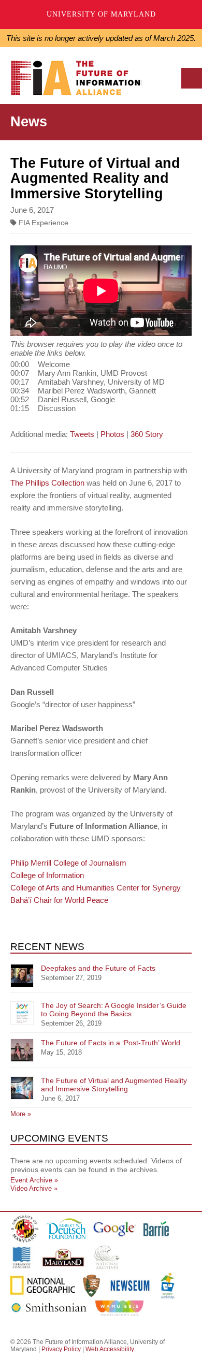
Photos (112, 434)
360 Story (147, 434)
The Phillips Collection (47, 482)
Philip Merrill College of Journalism (68, 862)
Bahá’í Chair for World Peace (59, 900)
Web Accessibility (109, 1349)
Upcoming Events (59, 1138)
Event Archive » (34, 1180)
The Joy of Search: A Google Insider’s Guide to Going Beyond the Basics (113, 1009)
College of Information (47, 875)
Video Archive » (33, 1188)
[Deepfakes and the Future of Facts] (22, 975)
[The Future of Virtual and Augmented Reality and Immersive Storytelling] (22, 1088)
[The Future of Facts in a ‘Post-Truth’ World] (22, 1050)
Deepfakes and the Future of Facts (98, 968)
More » (20, 1114)
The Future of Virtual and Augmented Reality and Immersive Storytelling (114, 1084)
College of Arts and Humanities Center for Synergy (95, 887)
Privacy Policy (61, 1349)
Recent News (47, 946)
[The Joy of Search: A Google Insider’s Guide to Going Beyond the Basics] (22, 1013)
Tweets (82, 434)
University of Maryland (101, 14)
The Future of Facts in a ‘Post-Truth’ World (110, 1043)
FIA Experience (42, 223)
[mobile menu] (191, 78)
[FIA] (80, 80)
